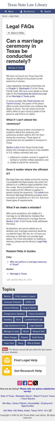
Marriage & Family (15, 67)
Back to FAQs (17, 32)
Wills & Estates (33, 343)
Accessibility (33, 403)
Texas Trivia (9, 343)
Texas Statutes (28, 398)
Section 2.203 (12, 147)
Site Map (6, 403)
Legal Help (42, 241)
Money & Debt (39, 331)
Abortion (7, 296)
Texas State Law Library (27, 4)
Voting (20, 343)
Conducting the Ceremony (29, 93)
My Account (29, 11)
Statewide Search (24, 395)
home (4, 16)
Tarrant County (13, 103)
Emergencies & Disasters (14, 313)
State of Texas (7, 395)
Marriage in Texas (20, 96)
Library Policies (19, 403)
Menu (10, 11)
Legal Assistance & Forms (14, 325)
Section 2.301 (12, 221)
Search (47, 11)
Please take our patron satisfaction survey (37, 390)
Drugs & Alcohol (29, 308)
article (41, 192)
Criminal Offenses (11, 308)
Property (24, 337)
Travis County (33, 100)
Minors (26, 331)
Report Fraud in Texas (44, 395)
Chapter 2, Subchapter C (20, 88)
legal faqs (14, 16)
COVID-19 (30, 302)
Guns (18, 319)
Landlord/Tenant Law (33, 319)
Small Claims (37, 337)
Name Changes (10, 337)
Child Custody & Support (25, 296)
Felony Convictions (36, 313)
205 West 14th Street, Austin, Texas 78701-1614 (26, 410)
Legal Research (36, 325)
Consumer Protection (12, 302)
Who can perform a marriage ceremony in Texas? (28, 263)
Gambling (8, 319)
